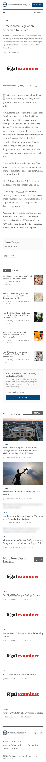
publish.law (8, 758)
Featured (16, 270)
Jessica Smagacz (13, 52)
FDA (19, 120)
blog (27, 95)
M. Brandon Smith (12, 282)
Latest (6, 270)
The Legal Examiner (17, 756)
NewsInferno (9, 113)
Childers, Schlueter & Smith (17, 301)
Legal (5, 20)
